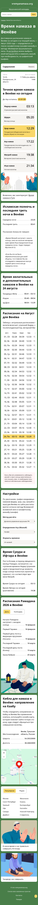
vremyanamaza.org (22, 3)
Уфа (4, 808)
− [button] (4, 757)
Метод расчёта (9, 517)
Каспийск (23, 808)
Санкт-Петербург (9, 802)
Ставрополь (24, 815)
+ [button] (4, 752)
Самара (6, 812)
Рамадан (19, 899)
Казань (22, 802)
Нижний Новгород (27, 812)
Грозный (6, 805)
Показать (31, 67)
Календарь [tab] (18, 612)
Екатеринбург (25, 805)
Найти (34, 14)
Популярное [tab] (9, 791)
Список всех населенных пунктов (19, 891)
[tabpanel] (19, 637)
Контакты (19, 895)
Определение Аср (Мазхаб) (15, 527)
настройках (13, 51)
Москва (5, 798)
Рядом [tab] (21, 791)
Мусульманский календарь (19, 9)
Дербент (6, 815)
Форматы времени (11, 538)
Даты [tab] (7, 612)
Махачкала (24, 798)
